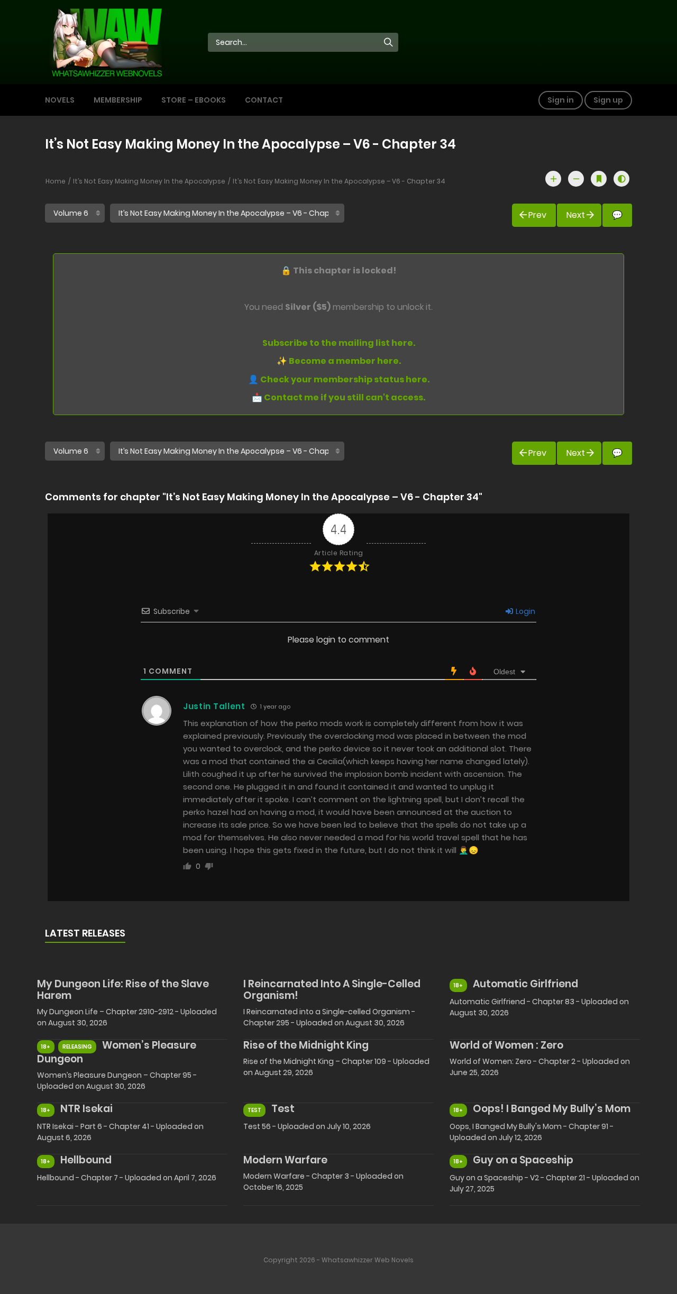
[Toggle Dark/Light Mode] (621, 179)
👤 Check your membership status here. (338, 379)
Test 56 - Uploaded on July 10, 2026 (307, 1126)
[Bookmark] (599, 179)
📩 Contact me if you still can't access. (338, 397)
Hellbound (86, 1160)
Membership (118, 100)
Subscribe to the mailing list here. (338, 343)
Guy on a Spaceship (523, 1160)
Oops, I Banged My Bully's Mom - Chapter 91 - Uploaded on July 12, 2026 (532, 1132)
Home (55, 181)
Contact (264, 100)
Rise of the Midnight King (306, 1045)
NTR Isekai (86, 1109)
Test (283, 1109)
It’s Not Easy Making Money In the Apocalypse (149, 181)
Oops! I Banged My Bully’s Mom (551, 1109)
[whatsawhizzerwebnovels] (106, 41)
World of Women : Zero (506, 1045)
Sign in (560, 100)
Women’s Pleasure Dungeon (116, 1052)
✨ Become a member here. (339, 361)
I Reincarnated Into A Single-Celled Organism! (331, 990)
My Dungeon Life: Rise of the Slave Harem (123, 990)
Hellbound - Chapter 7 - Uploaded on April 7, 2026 (126, 1177)
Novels (60, 100)
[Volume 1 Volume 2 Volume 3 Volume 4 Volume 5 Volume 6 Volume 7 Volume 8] (75, 213)
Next (575, 215)
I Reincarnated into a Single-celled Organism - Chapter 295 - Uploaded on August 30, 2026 (329, 1017)
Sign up (608, 100)
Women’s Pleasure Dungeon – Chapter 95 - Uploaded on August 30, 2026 (117, 1080)
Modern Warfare (285, 1160)
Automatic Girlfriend (525, 984)
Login (524, 611)
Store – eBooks (193, 100)
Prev (537, 215)
